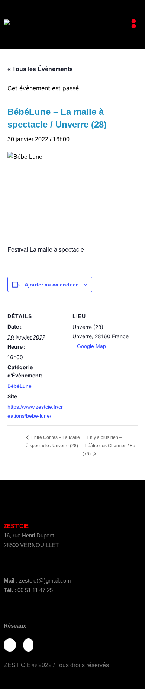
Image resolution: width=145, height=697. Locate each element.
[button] (133, 24)
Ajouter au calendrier (51, 285)
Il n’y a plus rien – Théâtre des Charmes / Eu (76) (109, 446)
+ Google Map (89, 346)
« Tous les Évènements (40, 69)
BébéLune (19, 386)
